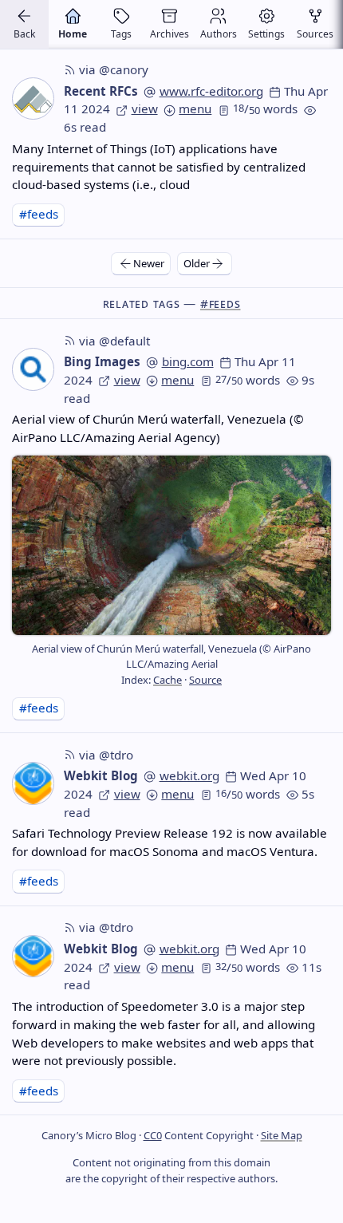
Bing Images (102, 361)
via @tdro (106, 755)
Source (205, 680)
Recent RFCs (101, 91)
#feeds (38, 214)
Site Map (281, 1135)
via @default (114, 341)
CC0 (153, 1135)
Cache (167, 680)
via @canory (113, 69)
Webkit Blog (101, 775)
